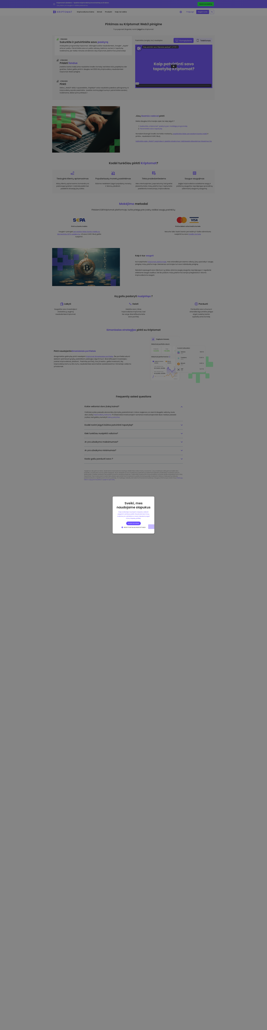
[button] (133, 527)
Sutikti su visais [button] (133, 523)
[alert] (133, 515)
